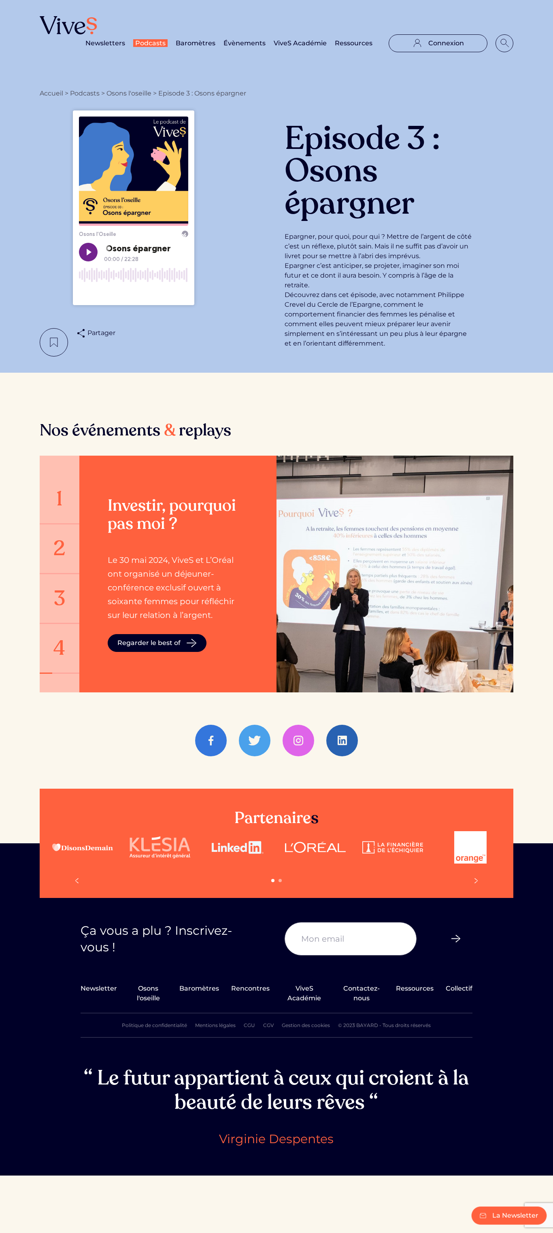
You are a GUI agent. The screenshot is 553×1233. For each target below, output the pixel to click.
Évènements (244, 43)
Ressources (353, 43)
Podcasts (150, 43)
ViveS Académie (300, 43)
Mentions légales (215, 1025)
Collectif (459, 988)
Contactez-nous (361, 993)
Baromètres (195, 43)
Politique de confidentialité (154, 1025)
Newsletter (99, 988)
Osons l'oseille (128, 93)
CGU (249, 1025)
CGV (268, 1025)
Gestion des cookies (306, 1025)
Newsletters (105, 43)
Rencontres (250, 988)
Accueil (51, 93)
